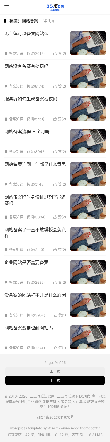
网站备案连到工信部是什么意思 (35, 164)
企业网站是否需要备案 (26, 262)
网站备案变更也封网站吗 (28, 328)
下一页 (55, 380)
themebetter (90, 428)
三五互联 (64, 396)
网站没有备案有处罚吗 (26, 66)
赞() (59, 53)
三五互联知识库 (55, 7)
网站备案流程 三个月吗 (27, 131)
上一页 (55, 371)
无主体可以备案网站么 (26, 33)
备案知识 (13, 53)
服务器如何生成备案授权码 (30, 99)
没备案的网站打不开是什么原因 (35, 295)
